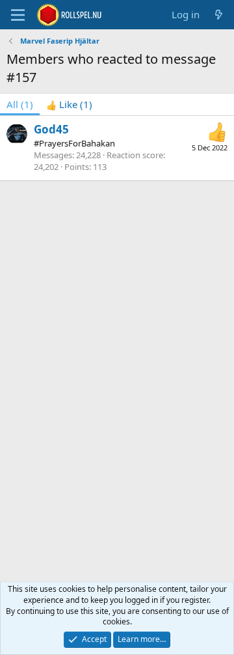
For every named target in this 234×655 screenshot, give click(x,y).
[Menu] (18, 15)
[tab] (69, 104)
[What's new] (218, 15)
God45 (51, 129)
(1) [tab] (19, 104)
